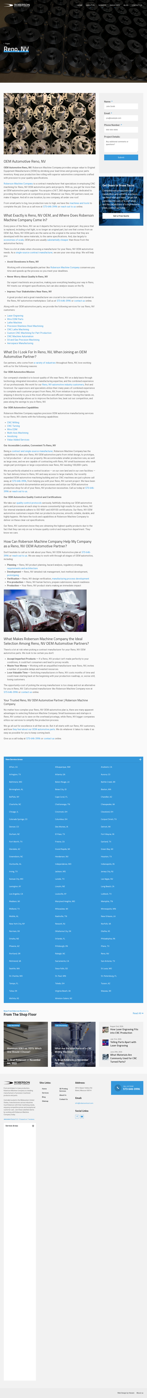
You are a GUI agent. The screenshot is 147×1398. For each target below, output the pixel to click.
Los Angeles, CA (16, 893)
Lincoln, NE (60, 886)
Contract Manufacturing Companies (17, 1209)
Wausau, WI (106, 990)
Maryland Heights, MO (65, 901)
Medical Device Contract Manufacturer (17, 1152)
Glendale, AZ (14, 849)
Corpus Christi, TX (109, 819)
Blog (126, 5)
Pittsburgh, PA (61, 946)
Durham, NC (14, 834)
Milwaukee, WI (61, 908)
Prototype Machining (16, 1170)
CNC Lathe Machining (18, 329)
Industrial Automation (16, 1320)
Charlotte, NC (15, 804)
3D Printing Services (16, 1222)
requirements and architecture (22, 568)
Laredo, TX (59, 878)
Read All (137, 1013)
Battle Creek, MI (108, 781)
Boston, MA (106, 789)
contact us (79, 300)
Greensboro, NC (16, 856)
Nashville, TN (61, 916)
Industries (115, 5)
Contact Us (137, 5)
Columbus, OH (61, 819)
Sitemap (45, 1101)
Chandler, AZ (106, 796)
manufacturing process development (70, 578)
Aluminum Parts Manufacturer (19, 1235)
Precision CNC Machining (18, 1189)
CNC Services (13, 1231)
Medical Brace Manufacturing (19, 1301)
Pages (7, 44)
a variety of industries (45, 362)
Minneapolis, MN (108, 908)
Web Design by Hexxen (125, 1393)
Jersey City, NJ (107, 871)
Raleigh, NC (60, 953)
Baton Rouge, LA (62, 781)
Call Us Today (127, 1088)
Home (79, 5)
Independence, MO (63, 864)
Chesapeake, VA (108, 804)
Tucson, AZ (105, 983)
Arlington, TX (15, 774)
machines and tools (79, 203)
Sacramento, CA (62, 961)
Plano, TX (105, 946)
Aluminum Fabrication (16, 1247)
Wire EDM (12, 429)
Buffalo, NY (14, 796)
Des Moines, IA (61, 826)
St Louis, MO (106, 968)
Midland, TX (14, 908)
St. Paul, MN (60, 975)
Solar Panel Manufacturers (18, 1316)
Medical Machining (15, 1166)
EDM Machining (14, 1329)
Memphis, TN (107, 901)
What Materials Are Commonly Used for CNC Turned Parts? (121, 1057)
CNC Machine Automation (20, 336)
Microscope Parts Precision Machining (19, 1311)
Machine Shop (13, 1243)
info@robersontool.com (84, 1103)
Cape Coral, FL (61, 796)
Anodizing (12, 436)
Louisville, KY (60, 893)
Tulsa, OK (13, 990)
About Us (90, 5)
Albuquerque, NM (62, 766)
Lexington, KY (15, 886)
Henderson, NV (61, 856)
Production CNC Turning (17, 1193)
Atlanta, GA (60, 774)
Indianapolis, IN (107, 864)
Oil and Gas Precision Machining (23, 339)
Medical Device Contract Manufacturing (17, 1175)
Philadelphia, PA (108, 938)
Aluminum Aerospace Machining (16, 1286)
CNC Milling (13, 422)
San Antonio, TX (108, 961)
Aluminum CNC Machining (18, 1181)
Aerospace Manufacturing (20, 343)
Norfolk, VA (106, 923)
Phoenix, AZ (14, 946)
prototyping (13, 575)
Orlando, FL (60, 938)
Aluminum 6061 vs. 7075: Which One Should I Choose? (26, 1044)
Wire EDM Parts (15, 319)
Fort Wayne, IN (107, 834)
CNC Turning (13, 426)
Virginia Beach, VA (63, 990)
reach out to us (68, 206)
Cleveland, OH (107, 811)
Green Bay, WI (107, 849)
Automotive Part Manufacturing (20, 1333)
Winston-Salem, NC (63, 998)
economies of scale (14, 240)
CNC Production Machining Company (18, 1133)
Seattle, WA (14, 968)
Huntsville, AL (15, 864)
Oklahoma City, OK (63, 931)
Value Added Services (18, 439)
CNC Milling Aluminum (17, 1276)
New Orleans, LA (108, 916)
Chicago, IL (13, 811)
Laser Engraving (15, 315)
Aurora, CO (105, 774)
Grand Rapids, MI (62, 849)
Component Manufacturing (18, 1227)
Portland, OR (14, 953)
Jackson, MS (60, 871)
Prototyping (12, 1204)
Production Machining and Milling (18, 1198)
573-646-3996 (50, 206)
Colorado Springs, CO (18, 819)
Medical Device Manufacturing (19, 1214)
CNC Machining (14, 1139)
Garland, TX (106, 841)
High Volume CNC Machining (19, 1324)
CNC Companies (14, 1256)
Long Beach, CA (107, 886)
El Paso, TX (60, 834)
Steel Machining (14, 1251)
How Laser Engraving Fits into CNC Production (121, 1030)
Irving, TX (13, 871)
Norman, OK (14, 931)
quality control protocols (29, 502)
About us (140, 1393)
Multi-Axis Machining (17, 432)
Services (102, 5)
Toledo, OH (60, 983)
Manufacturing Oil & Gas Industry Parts (17, 1296)
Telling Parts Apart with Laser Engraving (121, 1042)
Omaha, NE (14, 938)
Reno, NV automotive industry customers (63, 384)
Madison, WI (14, 901)
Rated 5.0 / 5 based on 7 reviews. (23, 1119)
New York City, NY (17, 923)
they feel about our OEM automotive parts (34, 729)
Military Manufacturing (16, 1306)
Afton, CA (13, 766)
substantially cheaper (57, 240)
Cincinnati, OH (61, 811)
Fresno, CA (60, 841)
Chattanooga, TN (62, 804)
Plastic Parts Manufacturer (18, 1272)
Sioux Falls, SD (61, 968)
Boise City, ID (60, 789)
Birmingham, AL (16, 789)
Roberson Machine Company (18, 183)
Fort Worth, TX (15, 841)
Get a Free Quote (121, 215)
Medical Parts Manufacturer (19, 1280)
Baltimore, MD (15, 781)
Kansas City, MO (16, 878)
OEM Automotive (14, 1218)
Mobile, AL (13, 916)
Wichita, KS (14, 998)
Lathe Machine (14, 322)
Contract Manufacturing (17, 1143)
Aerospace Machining (16, 1264)
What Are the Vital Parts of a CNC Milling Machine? (73, 1044)
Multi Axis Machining (16, 1162)
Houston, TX (106, 856)
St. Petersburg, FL (109, 975)
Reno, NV (105, 953)
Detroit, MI (106, 826)
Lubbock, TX (106, 893)
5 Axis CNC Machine (16, 1291)
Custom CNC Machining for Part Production (29, 333)
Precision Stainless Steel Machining (25, 326)
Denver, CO (14, 826)
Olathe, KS (105, 931)
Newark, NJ (60, 923)
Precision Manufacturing (17, 1268)
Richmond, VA (15, 961)
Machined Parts (14, 1239)
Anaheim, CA (106, 766)
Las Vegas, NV (107, 878)
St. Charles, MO (16, 975)
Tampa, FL (13, 983)
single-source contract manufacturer (34, 252)
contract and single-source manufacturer (32, 451)
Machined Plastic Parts (17, 1260)
